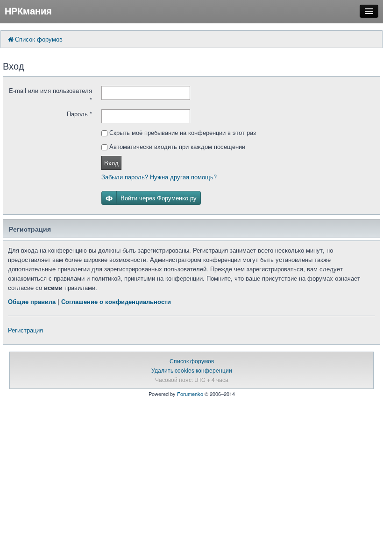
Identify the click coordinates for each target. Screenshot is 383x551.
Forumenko (190, 393)
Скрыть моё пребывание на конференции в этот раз (181, 132)
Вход (111, 162)
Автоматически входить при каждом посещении (176, 146)
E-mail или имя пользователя (50, 95)
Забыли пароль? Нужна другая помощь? (159, 176)
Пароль (79, 113)
